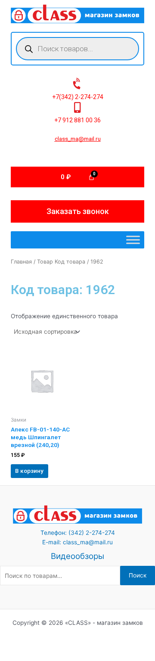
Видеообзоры (77, 556)
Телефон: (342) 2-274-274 (77, 532)
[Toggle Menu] (133, 240)
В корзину (29, 470)
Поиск (137, 575)
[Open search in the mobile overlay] (77, 49)
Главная (21, 261)
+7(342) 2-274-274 (77, 96)
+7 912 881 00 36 (77, 120)
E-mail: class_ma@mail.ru (77, 542)
